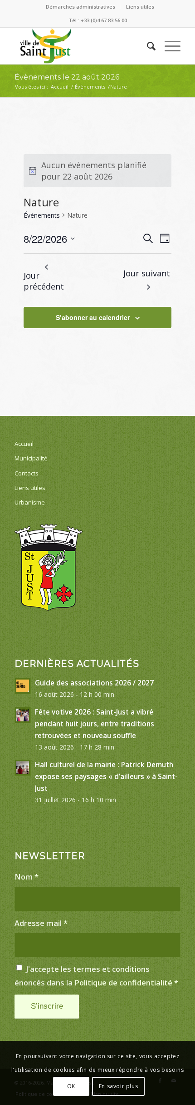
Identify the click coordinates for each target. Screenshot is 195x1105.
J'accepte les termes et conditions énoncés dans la (96, 976)
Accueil (24, 444)
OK (71, 1086)
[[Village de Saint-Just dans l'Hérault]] (81, 46)
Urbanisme (30, 502)
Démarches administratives (80, 6)
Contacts (27, 473)
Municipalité (31, 458)
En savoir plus (118, 1086)
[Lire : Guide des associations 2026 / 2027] (23, 686)
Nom (27, 876)
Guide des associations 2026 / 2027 (94, 682)
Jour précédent (44, 281)
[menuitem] (80, 7)
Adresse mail (41, 923)
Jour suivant (146, 273)
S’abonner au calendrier (93, 317)
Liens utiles (140, 6)
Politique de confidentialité (123, 982)
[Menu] (168, 46)
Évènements (42, 215)
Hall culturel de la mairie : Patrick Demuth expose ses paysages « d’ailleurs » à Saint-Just (106, 776)
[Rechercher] (147, 46)
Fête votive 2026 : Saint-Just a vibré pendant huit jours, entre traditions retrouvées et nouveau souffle (94, 723)
